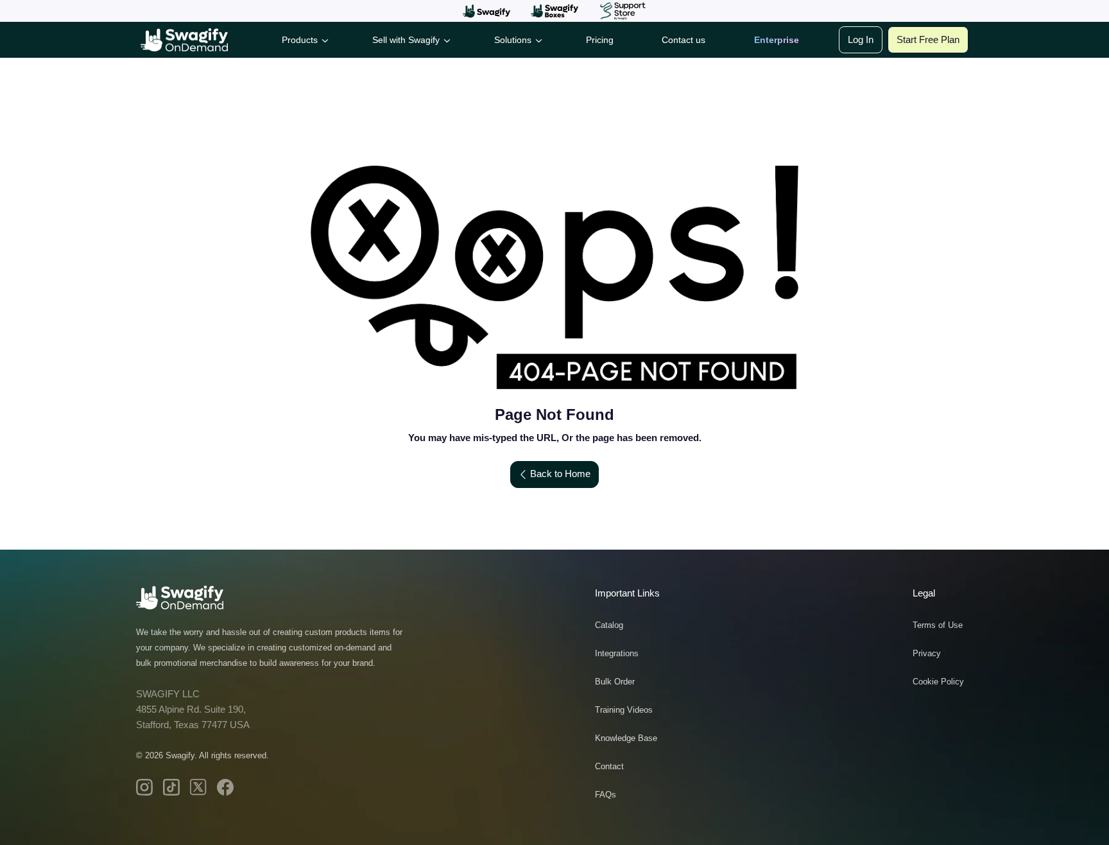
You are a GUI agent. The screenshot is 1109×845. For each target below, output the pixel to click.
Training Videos (624, 710)
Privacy (927, 653)
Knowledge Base (626, 738)
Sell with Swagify (406, 40)
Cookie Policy (938, 681)
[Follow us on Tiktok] (171, 787)
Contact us (683, 40)
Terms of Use (938, 625)
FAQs (605, 794)
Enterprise (776, 40)
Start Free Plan (928, 39)
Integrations (617, 653)
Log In (860, 39)
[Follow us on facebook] (225, 787)
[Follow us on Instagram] (144, 787)
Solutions (512, 40)
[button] (486, 11)
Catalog (609, 625)
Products (300, 40)
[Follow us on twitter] (198, 787)
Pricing (600, 40)
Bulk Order (615, 681)
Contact (609, 766)
